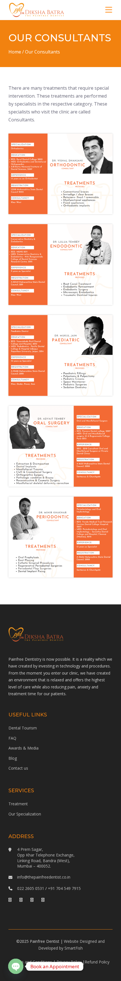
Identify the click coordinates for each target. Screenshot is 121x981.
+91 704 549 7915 (64, 888)
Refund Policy (97, 962)
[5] (60, 537)
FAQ (12, 738)
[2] (60, 174)
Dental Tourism (22, 728)
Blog (12, 758)
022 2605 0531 (30, 888)
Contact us (18, 768)
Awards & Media (23, 748)
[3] (60, 446)
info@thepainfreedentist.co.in (43, 877)
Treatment (18, 803)
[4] (60, 264)
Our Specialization (24, 814)
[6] (60, 355)
